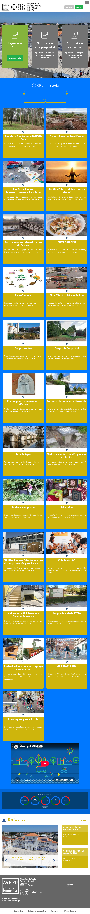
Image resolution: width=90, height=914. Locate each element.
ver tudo (83, 820)
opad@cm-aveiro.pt (12, 898)
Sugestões (18, 911)
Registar (69, 7)
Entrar (78, 7)
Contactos (55, 911)
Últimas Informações (36, 911)
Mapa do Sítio (70, 911)
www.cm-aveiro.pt (12, 901)
